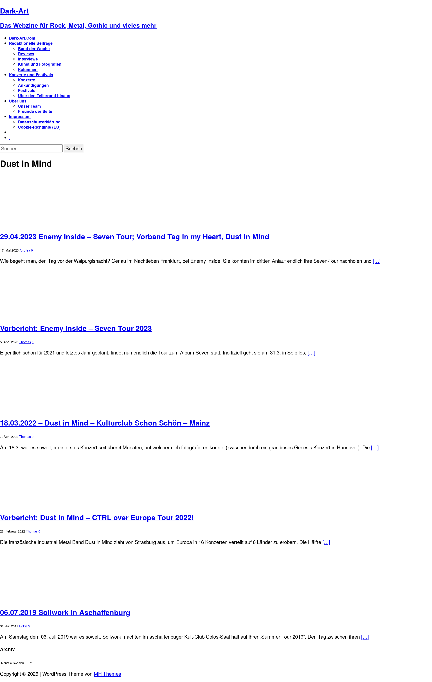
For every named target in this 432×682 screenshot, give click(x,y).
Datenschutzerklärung (39, 122)
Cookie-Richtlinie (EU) (39, 127)
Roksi (23, 626)
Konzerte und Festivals (31, 74)
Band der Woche (34, 48)
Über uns (18, 101)
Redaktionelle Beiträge (31, 43)
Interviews (28, 59)
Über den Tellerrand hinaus (44, 95)
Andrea (25, 250)
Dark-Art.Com (22, 38)
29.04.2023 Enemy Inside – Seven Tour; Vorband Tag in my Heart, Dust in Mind (134, 236)
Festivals (26, 90)
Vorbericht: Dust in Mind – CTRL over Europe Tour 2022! (97, 517)
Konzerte (26, 79)
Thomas (25, 341)
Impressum (20, 116)
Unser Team (29, 106)
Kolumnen (28, 69)
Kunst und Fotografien (39, 64)
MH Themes (107, 673)
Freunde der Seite (35, 111)
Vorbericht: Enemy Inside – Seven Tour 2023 (76, 328)
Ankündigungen (33, 85)
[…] (376, 260)
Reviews (26, 53)
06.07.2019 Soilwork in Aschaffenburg (65, 612)
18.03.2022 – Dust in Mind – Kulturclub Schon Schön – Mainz (105, 422)
